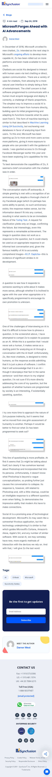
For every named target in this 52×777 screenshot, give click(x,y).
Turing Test (21, 220)
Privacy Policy (9, 758)
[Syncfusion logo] (11, 4)
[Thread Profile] (32, 740)
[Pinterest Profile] (20, 740)
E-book (16, 577)
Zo (18, 50)
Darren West (14, 39)
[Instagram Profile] (26, 740)
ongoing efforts (21, 54)
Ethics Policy (42, 761)
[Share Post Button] (45, 754)
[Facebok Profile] (17, 715)
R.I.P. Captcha (32, 254)
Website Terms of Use (37, 758)
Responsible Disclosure (27, 761)
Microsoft (29, 577)
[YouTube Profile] (35, 715)
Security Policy (10, 761)
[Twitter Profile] (23, 715)
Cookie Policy (22, 758)
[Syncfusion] (26, 750)
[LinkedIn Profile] (29, 715)
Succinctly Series (12, 584)
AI (6, 577)
